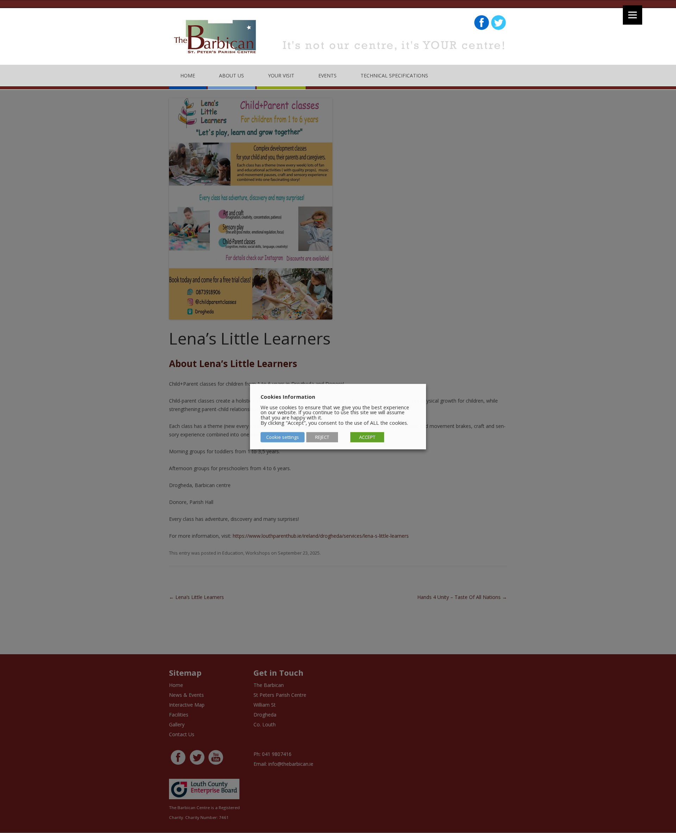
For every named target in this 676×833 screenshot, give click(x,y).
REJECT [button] (322, 437)
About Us (231, 75)
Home (187, 75)
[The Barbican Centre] (215, 39)
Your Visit (281, 75)
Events (327, 75)
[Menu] (632, 15)
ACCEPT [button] (367, 437)
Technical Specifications (394, 75)
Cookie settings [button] (282, 437)
